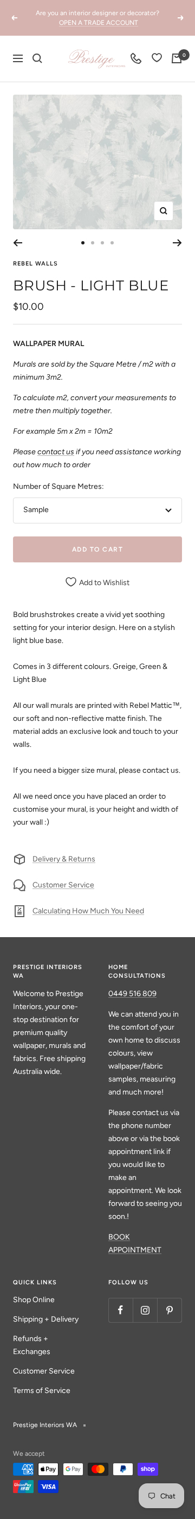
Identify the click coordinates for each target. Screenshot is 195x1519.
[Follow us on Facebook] (120, 1310)
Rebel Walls (35, 263)
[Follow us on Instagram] (145, 1310)
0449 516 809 (132, 993)
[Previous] (17, 243)
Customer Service (63, 885)
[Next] (177, 243)
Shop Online (34, 1299)
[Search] (37, 58)
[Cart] (176, 58)
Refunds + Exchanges (31, 1345)
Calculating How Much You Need (88, 911)
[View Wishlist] (156, 58)
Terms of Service (41, 1390)
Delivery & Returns (63, 859)
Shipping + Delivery (46, 1319)
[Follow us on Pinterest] (169, 1310)
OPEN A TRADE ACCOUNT (98, 22)
